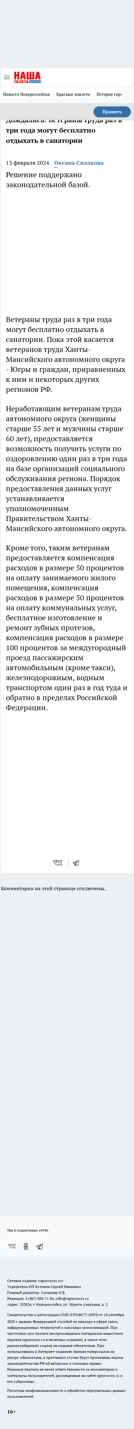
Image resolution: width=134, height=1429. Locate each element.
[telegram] (78, 862)
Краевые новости (73, 94)
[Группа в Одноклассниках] (26, 1246)
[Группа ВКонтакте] (12, 1246)
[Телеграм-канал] (40, 1246)
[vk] (58, 862)
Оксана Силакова (78, 162)
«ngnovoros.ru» (50, 1280)
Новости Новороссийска (26, 94)
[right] (128, 95)
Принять (112, 112)
